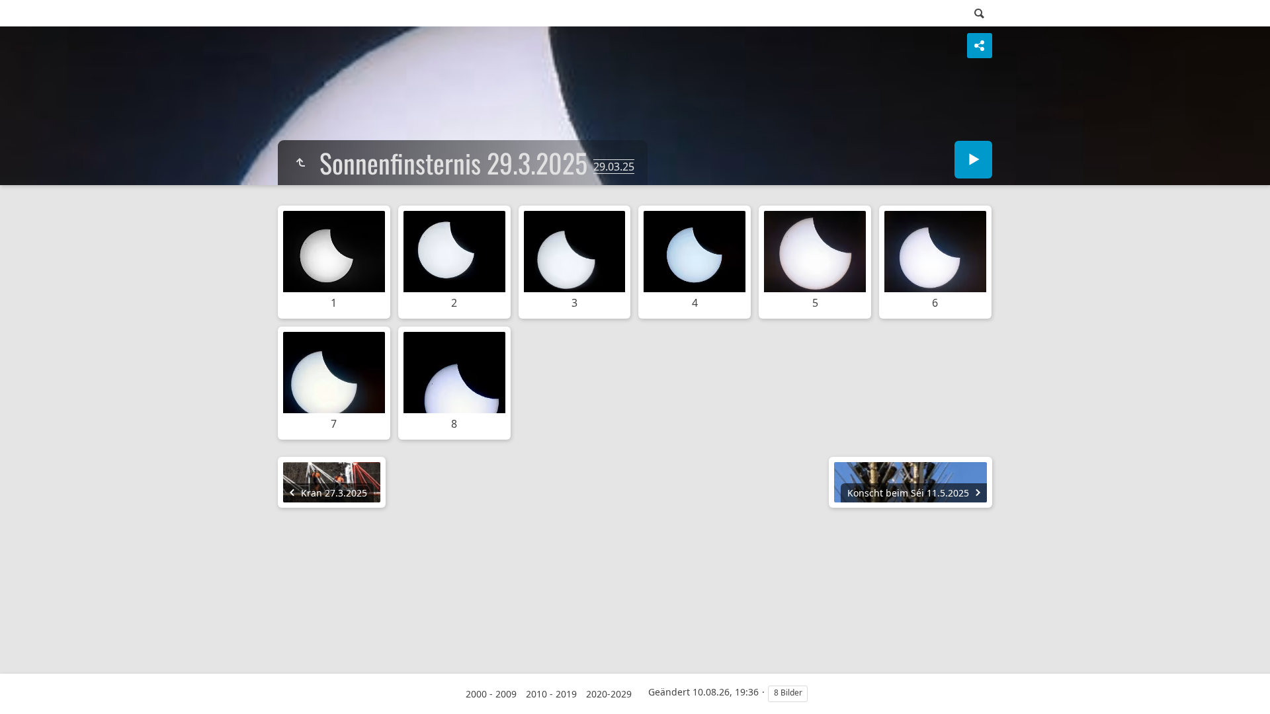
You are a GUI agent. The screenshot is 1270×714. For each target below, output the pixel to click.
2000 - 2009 (491, 694)
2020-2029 (609, 694)
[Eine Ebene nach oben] (300, 162)
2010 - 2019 (551, 694)
